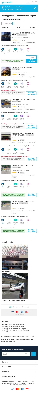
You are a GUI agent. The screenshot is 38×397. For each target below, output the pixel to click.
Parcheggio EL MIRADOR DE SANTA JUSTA (23, 34)
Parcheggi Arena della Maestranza (13, 326)
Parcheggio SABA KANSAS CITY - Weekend (23, 202)
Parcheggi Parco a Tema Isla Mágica (14, 329)
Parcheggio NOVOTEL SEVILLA (22, 67)
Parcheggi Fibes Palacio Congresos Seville (15, 331)
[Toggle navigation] (33, 2)
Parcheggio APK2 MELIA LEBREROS (24, 100)
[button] (8, 381)
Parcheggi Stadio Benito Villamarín (13, 324)
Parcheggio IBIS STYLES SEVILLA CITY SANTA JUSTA (23, 134)
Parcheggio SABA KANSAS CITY (22, 165)
